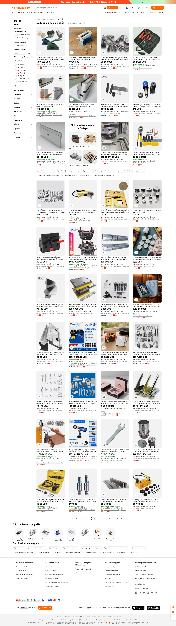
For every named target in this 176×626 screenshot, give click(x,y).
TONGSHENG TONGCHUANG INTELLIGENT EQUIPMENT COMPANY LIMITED (83, 510)
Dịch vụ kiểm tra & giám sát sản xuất (56, 582)
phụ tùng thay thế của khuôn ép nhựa (117, 548)
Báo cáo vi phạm (110, 586)
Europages (117, 617)
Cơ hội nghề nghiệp (22, 578)
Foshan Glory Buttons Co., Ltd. (110, 113)
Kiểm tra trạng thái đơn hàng (144, 574)
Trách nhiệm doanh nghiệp (24, 574)
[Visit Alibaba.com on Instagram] (148, 592)
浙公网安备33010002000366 (121, 623)
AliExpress (59, 617)
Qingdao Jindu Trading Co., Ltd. (142, 316)
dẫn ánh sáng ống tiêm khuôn (24, 552)
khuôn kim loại (107, 552)
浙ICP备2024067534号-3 (140, 623)
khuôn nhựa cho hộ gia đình (81, 171)
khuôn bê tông (121, 552)
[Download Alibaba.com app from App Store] (138, 608)
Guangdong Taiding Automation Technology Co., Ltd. (147, 113)
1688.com (67, 617)
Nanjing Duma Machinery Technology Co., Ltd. (50, 219)
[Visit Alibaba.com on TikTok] (156, 592)
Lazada (88, 617)
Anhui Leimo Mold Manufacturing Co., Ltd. (146, 458)
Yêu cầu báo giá (80, 573)
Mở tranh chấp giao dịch (112, 574)
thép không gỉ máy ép (126, 171)
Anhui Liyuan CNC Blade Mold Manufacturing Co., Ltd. (50, 266)
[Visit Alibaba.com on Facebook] (136, 592)
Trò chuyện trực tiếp (111, 570)
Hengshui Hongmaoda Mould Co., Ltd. (80, 313)
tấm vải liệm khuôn (69, 175)
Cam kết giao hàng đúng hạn (54, 574)
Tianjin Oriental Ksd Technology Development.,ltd (83, 365)
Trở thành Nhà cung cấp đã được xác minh (146, 579)
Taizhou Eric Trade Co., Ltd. (141, 163)
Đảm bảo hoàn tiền (51, 570)
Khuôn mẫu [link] (60, 19)
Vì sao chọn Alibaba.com (23, 567)
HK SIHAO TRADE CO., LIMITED (143, 508)
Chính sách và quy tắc (52, 586)
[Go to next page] (121, 518)
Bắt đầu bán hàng (140, 570)
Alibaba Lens (24, 607)
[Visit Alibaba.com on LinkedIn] (140, 592)
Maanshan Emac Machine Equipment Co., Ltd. (50, 163)
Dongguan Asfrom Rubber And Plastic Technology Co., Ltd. (115, 313)
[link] (173, 606)
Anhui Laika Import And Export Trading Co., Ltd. (50, 313)
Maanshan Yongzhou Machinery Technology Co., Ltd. (83, 116)
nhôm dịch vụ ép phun (71, 548)
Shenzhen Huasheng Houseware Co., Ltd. (114, 361)
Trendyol (109, 617)
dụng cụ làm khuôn (139, 548)
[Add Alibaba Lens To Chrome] (45, 608)
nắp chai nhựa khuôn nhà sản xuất (104, 171)
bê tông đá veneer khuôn (46, 171)
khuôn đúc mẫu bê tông (73, 552)
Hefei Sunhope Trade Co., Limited (143, 266)
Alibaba (38, 19)
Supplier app (90, 607)
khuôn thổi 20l (55, 548)
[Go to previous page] (76, 518)
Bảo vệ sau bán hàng (51, 578)
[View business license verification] (106, 623)
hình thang (141, 171)
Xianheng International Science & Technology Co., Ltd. (83, 458)
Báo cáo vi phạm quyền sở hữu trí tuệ (116, 582)
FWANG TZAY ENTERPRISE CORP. (111, 460)
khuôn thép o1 (20, 548)
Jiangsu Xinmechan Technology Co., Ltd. (113, 510)
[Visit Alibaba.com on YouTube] (152, 592)
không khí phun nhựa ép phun (92, 548)
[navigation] (23, 269)
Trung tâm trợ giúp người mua (114, 567)
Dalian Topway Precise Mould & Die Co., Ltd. (147, 219)
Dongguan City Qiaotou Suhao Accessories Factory (115, 219)
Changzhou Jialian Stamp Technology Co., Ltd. (50, 66)
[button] (104, 8)
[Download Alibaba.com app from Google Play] (153, 608)
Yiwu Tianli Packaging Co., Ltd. (110, 413)
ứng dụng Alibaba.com (122, 607)
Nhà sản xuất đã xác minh (83, 569)
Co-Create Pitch (21, 570)
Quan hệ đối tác (140, 584)
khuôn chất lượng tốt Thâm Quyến (49, 175)
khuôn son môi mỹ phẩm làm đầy (104, 175)
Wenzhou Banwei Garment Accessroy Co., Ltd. (50, 463)
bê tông (133, 552)
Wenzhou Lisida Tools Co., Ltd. (142, 68)
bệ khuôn (57, 552)
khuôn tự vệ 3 (63, 171)
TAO (104, 617)
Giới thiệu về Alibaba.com (24, 562)
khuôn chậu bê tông (91, 552)
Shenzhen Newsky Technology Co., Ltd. (81, 268)
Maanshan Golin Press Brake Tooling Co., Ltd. (115, 66)
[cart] (133, 8)
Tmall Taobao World (78, 617)
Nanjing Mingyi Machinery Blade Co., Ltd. (49, 115)
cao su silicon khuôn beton (37, 548)
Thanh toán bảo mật (51, 567)
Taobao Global (96, 617)
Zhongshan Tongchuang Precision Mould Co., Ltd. (115, 161)
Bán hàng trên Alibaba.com (143, 567)
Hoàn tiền (108, 578)
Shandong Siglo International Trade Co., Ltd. (82, 66)
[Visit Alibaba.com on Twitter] (144, 592)
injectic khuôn (85, 175)
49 (117, 518)
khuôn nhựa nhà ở (44, 552)
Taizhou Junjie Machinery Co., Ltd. (79, 220)
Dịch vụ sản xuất (48, 19)
